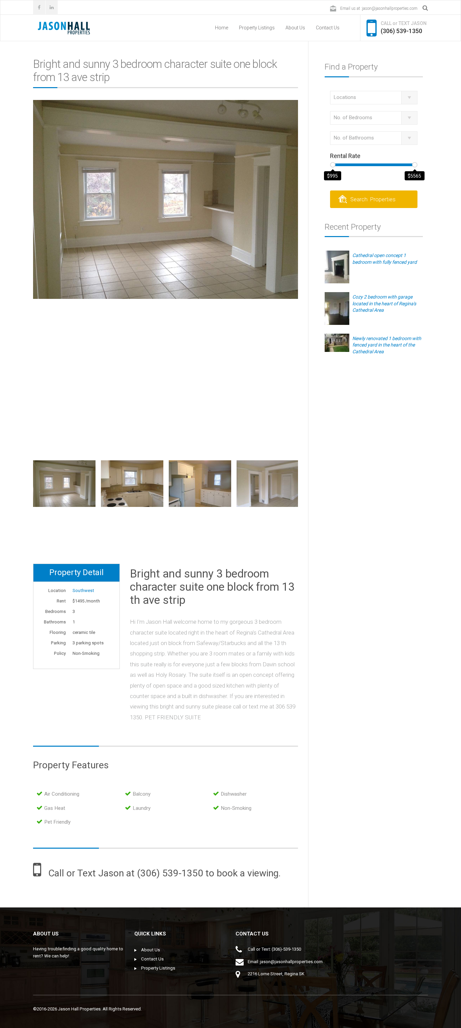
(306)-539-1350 (286, 949)
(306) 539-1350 (401, 30)
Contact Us (328, 27)
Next (297, 501)
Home (221, 27)
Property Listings (257, 27)
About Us (295, 27)
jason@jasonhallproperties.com (389, 8)
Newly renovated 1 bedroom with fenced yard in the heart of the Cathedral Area (386, 345)
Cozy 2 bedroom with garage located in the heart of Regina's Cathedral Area (384, 303)
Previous (33, 501)
